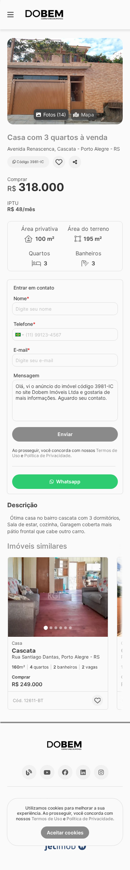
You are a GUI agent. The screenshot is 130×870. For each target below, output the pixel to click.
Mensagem (26, 375)
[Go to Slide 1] (46, 628)
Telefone (24, 324)
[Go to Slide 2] (51, 627)
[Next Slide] (117, 81)
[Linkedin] (83, 772)
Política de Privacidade (47, 455)
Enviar (65, 434)
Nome (21, 298)
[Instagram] (101, 772)
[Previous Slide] (13, 81)
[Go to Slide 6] (70, 627)
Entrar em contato (34, 288)
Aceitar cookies (65, 832)
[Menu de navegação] (10, 14)
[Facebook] (65, 772)
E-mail (22, 350)
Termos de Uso (47, 818)
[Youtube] (47, 772)
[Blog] (29, 772)
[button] (65, 81)
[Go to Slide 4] (60, 627)
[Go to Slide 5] (65, 627)
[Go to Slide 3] (55, 627)
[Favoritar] (59, 162)
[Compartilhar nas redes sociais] (75, 162)
